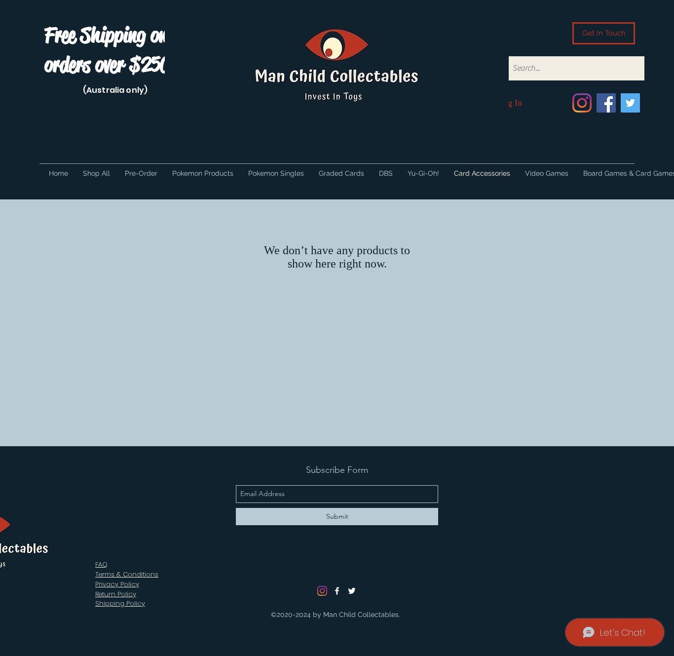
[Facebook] (606, 103)
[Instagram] (582, 103)
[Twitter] (630, 103)
